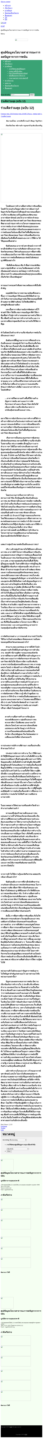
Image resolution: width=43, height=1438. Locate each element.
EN (6, 19)
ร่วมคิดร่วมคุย (6, 116)
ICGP (3, 26)
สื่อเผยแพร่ (8, 15)
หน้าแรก (8, 5)
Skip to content (5, 2)
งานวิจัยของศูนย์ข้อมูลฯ (17, 69)
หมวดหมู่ (6, 1140)
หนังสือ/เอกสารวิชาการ (17, 75)
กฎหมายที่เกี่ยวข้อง (15, 71)
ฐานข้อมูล (8, 10)
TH (6, 17)
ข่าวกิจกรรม (9, 81)
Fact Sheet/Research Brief (18, 73)
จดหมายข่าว (37, 114)
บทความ (8, 83)
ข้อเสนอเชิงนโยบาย (12, 13)
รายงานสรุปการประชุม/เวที (18, 78)
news (30, 114)
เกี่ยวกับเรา (8, 8)
